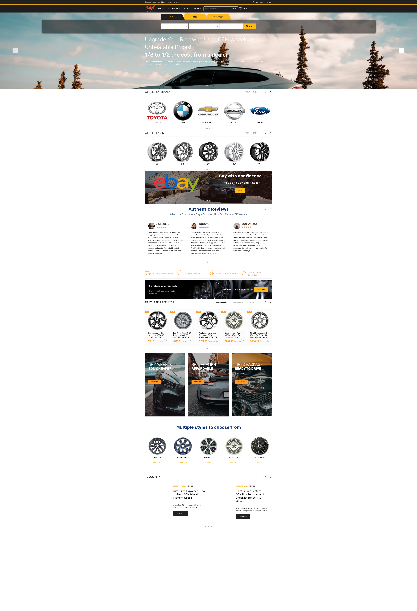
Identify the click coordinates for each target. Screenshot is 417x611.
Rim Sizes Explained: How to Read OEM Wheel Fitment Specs (189, 494)
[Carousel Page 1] (207, 200)
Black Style (157, 458)
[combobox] (174, 26)
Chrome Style (183, 458)
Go (250, 26)
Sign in (262, 2)
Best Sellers (221, 302)
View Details (155, 382)
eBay (240, 190)
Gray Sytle (208, 458)
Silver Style (234, 458)
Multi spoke (260, 458)
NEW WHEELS (238, 302)
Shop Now (261, 289)
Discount (252, 302)
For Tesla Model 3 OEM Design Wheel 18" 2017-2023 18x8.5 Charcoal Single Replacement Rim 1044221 (182, 338)
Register (269, 2)
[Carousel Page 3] (211, 526)
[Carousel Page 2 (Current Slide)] (210, 200)
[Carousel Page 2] (210, 85)
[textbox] (174, 26)
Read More (181, 513)
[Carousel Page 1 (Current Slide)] (207, 85)
